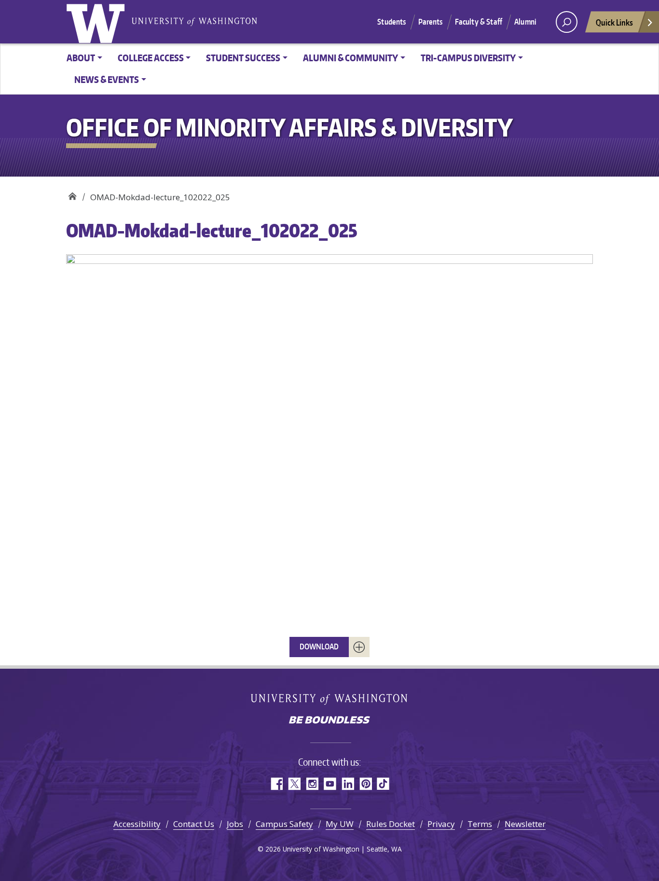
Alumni (525, 22)
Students (391, 22)
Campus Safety (284, 823)
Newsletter (525, 823)
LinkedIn (347, 783)
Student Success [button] (243, 58)
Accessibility (137, 823)
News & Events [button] (106, 79)
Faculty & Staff (478, 22)
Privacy (441, 823)
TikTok (383, 783)
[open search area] (566, 22)
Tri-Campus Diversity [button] (468, 58)
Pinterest (365, 783)
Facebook (276, 783)
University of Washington (97, 21)
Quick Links (614, 22)
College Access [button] (151, 58)
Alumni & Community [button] (350, 58)
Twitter (294, 783)
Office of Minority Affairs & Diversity (72, 193)
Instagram (311, 783)
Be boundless (329, 721)
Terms (479, 823)
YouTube (329, 783)
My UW (340, 823)
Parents (430, 22)
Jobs (235, 823)
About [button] (81, 58)
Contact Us (193, 823)
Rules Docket (390, 823)
